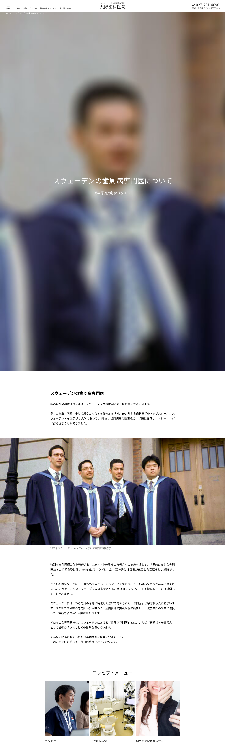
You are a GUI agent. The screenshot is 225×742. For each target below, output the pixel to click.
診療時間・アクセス (48, 8)
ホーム (9, 13)
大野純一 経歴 (65, 8)
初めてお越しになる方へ (27, 8)
